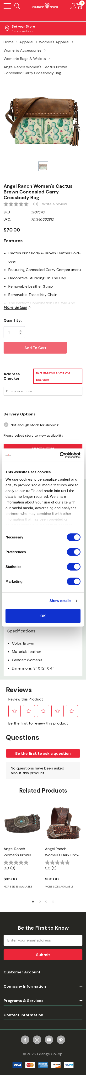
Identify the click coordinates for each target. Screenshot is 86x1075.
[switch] (74, 552)
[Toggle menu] (7, 6)
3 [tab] (46, 901)
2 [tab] (40, 901)
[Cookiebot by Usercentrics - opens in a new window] (61, 455)
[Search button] (17, 6)
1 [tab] (33, 901)
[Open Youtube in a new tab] (49, 1040)
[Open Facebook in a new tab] (25, 1040)
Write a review (54, 204)
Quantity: (13, 320)
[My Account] (73, 6)
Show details (60, 601)
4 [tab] (53, 901)
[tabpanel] (22, 849)
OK (43, 616)
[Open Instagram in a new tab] (37, 1040)
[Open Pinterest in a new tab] (61, 1040)
